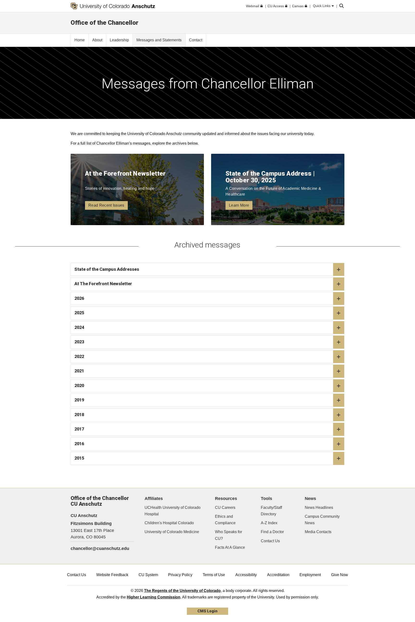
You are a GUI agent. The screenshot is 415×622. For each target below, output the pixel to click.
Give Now (339, 575)
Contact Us (270, 541)
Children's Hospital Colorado (169, 523)
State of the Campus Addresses (106, 269)
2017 (79, 428)
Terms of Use (214, 575)
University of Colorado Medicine (172, 532)
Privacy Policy (180, 575)
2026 (79, 298)
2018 (79, 414)
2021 (79, 370)
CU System (148, 575)
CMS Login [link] (207, 611)
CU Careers (225, 507)
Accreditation (278, 575)
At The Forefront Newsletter (103, 283)
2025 (79, 312)
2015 (79, 458)
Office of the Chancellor (104, 22)
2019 (79, 399)
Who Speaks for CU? (228, 535)
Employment (310, 575)
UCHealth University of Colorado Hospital (173, 510)
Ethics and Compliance (225, 519)
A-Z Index (269, 523)
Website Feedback (112, 575)
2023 (79, 341)
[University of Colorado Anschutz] (113, 6)
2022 (79, 356)
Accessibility (246, 575)
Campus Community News (322, 519)
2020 (79, 385)
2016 (79, 443)
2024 (79, 327)
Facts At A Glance (230, 547)
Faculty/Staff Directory (271, 510)
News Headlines (319, 507)
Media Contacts (318, 532)
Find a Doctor (272, 532)
